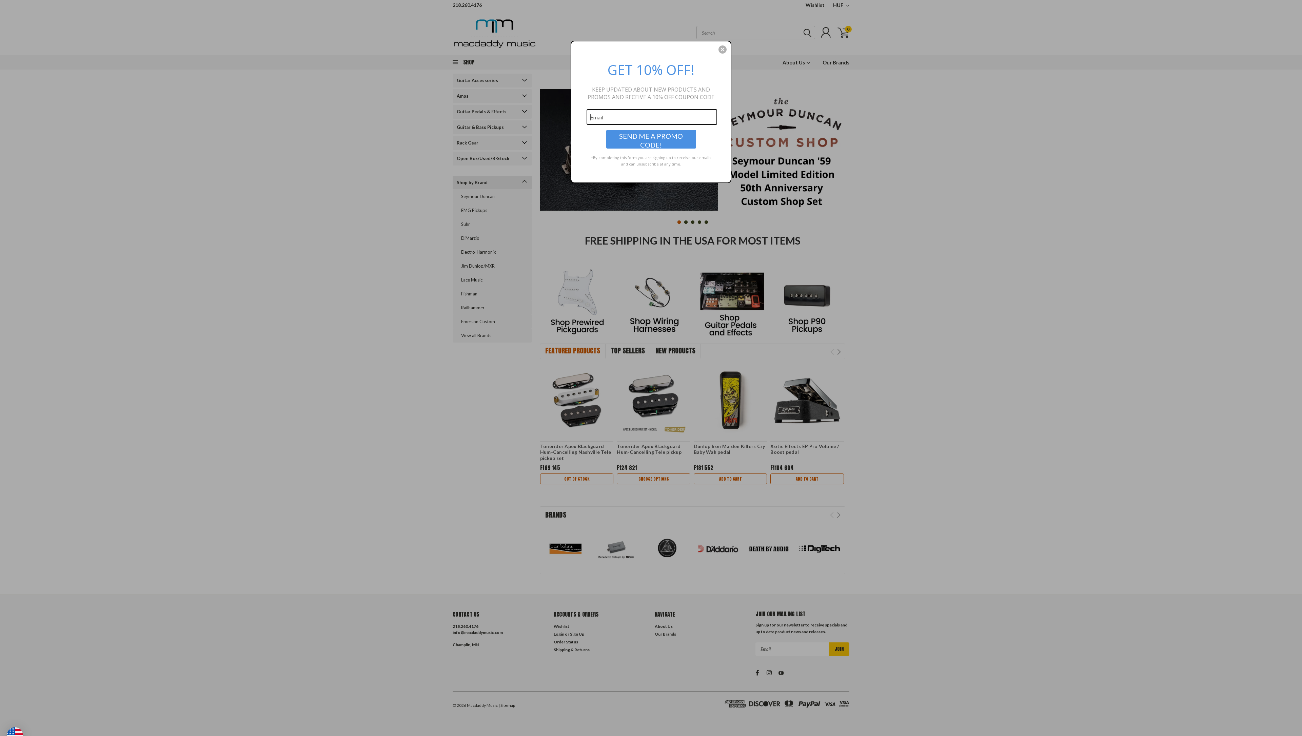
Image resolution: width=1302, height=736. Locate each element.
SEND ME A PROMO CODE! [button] (651, 140)
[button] (722, 49)
